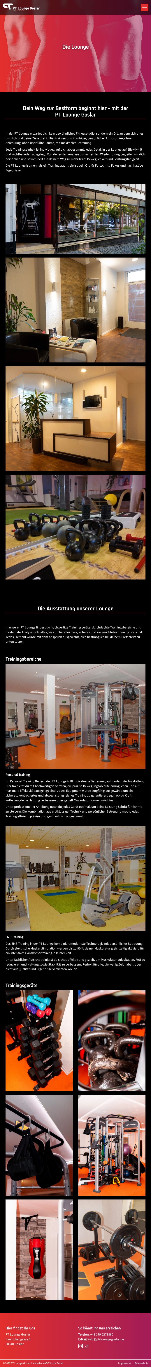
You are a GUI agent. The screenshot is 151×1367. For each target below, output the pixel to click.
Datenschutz (141, 1363)
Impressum (124, 1363)
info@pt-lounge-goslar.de (106, 1339)
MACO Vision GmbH (53, 1363)
